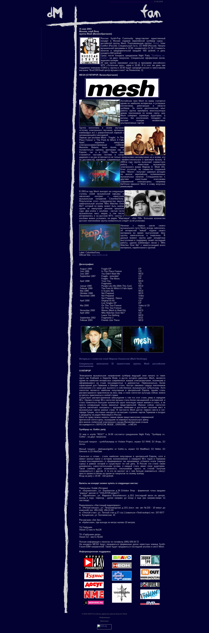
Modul (156, 43)
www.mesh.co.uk (100, 255)
